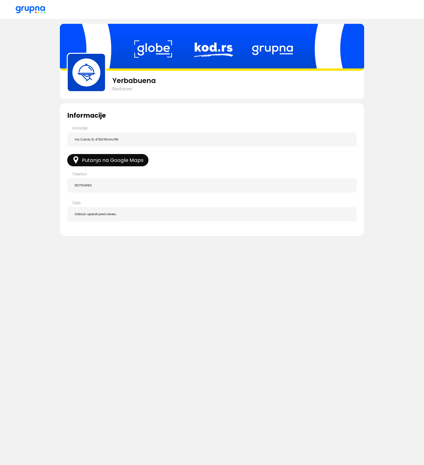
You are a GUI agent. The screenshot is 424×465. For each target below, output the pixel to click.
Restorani (122, 89)
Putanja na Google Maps (113, 160)
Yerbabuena (134, 80)
